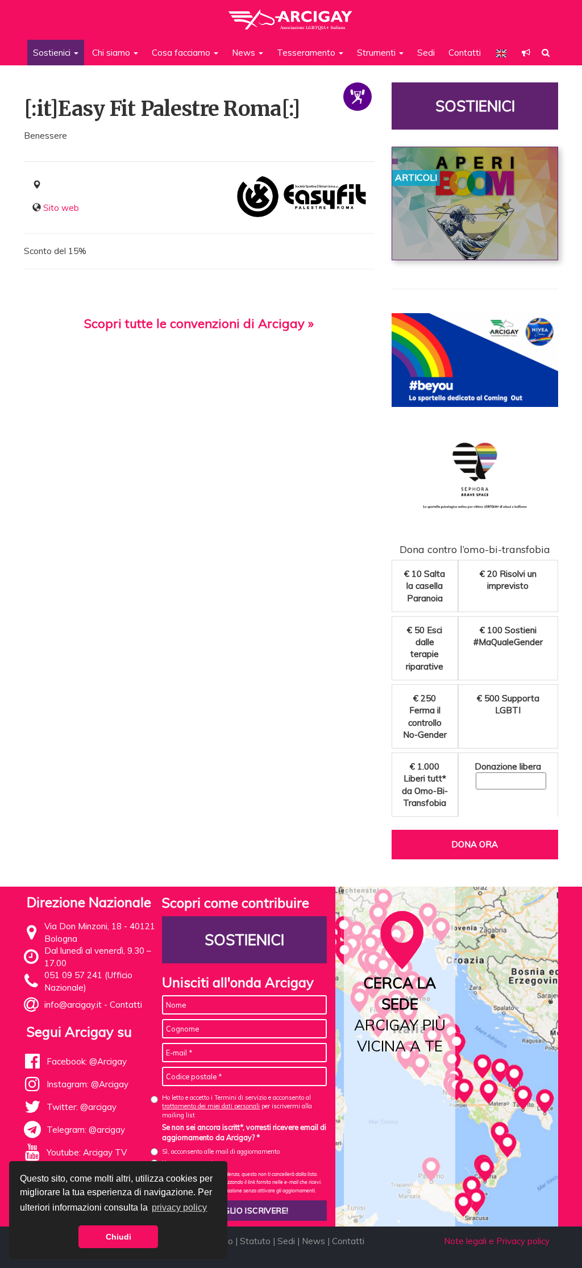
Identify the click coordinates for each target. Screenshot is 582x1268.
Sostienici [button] (53, 52)
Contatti (464, 52)
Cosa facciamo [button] (182, 52)
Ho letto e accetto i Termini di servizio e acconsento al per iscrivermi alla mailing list (237, 1106)
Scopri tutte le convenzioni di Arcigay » (199, 323)
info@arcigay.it (73, 1004)
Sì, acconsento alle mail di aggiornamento (221, 1151)
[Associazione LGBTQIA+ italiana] (291, 14)
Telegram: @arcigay (86, 1129)
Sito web (61, 207)
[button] (526, 52)
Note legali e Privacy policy (497, 1241)
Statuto (255, 1241)
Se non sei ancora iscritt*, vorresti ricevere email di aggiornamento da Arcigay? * (244, 1132)
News (313, 1241)
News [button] (244, 52)
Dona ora (474, 844)
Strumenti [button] (377, 52)
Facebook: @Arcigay (87, 1061)
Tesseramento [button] (307, 52)
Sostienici (474, 106)
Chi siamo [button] (112, 52)
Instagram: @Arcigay (87, 1084)
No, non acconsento (189, 1163)
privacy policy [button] (179, 1207)
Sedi (426, 52)
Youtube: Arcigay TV (87, 1152)
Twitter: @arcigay (82, 1106)
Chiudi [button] (118, 1236)
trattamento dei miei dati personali (211, 1106)
